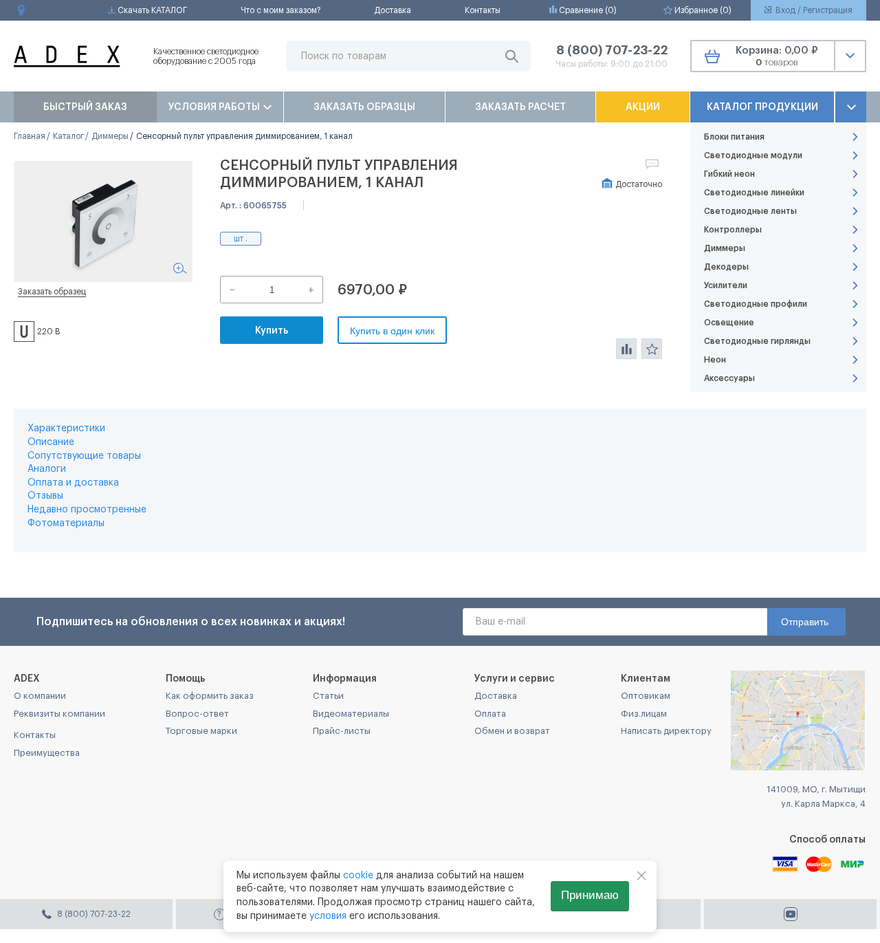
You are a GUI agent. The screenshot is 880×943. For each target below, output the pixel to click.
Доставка (392, 10)
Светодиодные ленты (750, 211)
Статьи (328, 695)
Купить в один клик (392, 330)
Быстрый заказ (85, 107)
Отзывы (45, 496)
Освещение (729, 322)
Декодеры (726, 267)
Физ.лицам (644, 713)
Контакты (482, 10)
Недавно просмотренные (87, 509)
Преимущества (47, 752)
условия (327, 916)
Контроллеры (733, 230)
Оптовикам (645, 695)
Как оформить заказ (210, 695)
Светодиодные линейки (754, 192)
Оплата (490, 713)
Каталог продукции (762, 107)
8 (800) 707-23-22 (612, 50)
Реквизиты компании (59, 713)
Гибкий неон (729, 174)
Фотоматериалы (66, 523)
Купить (271, 331)
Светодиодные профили (755, 304)
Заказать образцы (364, 107)
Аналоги (47, 469)
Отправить (804, 621)
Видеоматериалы (351, 713)
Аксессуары (729, 378)
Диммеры (724, 248)
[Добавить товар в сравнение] (626, 348)
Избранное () (702, 10)
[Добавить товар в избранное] (651, 348)
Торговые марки (201, 730)
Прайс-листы (342, 730)
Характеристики (66, 428)
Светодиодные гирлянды (757, 341)
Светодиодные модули (753, 155)
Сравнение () (587, 10)
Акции (643, 107)
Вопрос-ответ (197, 713)
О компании (40, 695)
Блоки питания (734, 137)
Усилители (725, 285)
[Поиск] (512, 56)
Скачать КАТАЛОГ (151, 10)
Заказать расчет (520, 107)
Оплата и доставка (73, 483)
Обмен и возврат (512, 730)
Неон (715, 360)
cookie (358, 875)
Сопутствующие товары (84, 456)
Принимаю (590, 895)
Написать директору (666, 730)
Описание (51, 442)
